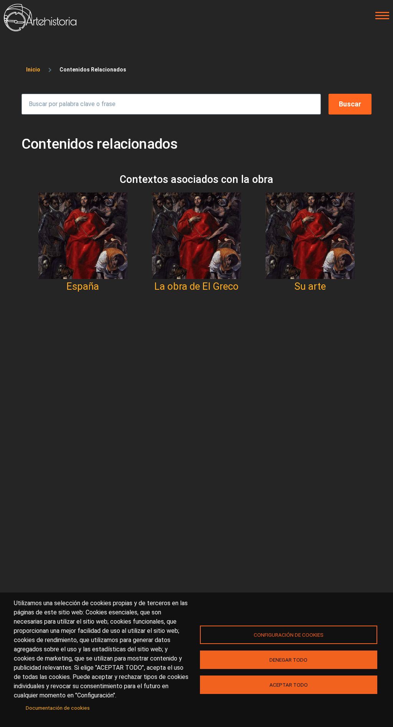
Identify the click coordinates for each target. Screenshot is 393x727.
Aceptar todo (288, 685)
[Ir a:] (82, 236)
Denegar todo (288, 660)
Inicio (33, 69)
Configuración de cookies (289, 635)
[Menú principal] (379, 16)
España (82, 286)
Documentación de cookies (58, 708)
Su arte (310, 286)
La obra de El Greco (196, 286)
